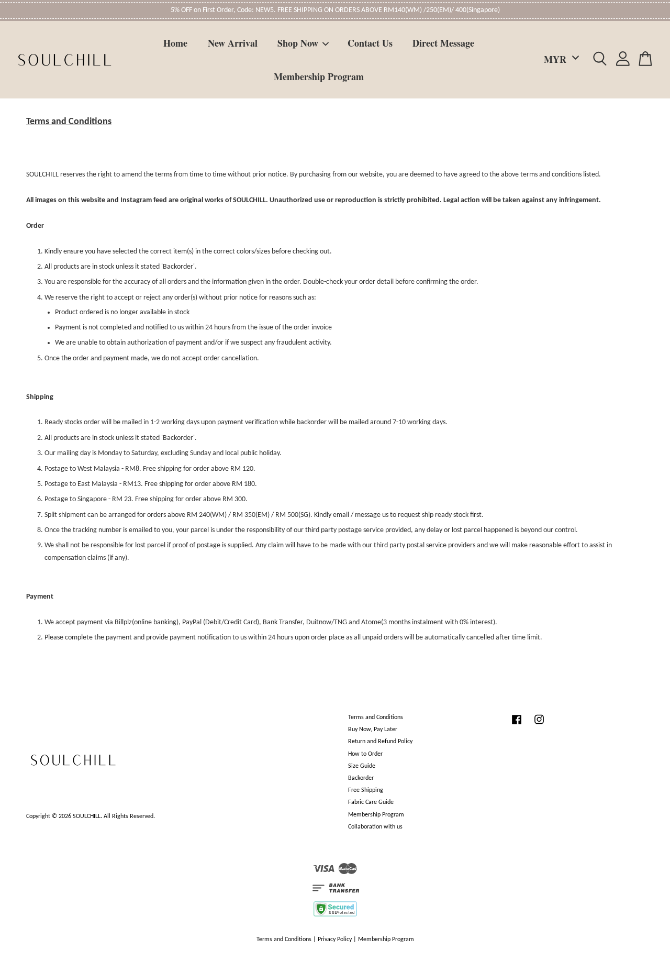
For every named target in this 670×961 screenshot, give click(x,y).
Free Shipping (365, 790)
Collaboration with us (375, 827)
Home (175, 43)
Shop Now (297, 43)
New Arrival (233, 43)
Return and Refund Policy (380, 741)
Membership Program (319, 76)
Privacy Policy (335, 939)
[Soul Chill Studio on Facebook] (516, 725)
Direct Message (443, 43)
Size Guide (361, 766)
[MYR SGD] (559, 59)
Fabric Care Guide (371, 802)
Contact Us (370, 43)
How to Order (365, 754)
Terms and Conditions (375, 717)
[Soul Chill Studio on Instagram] (539, 725)
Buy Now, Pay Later (372, 729)
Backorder (361, 778)
